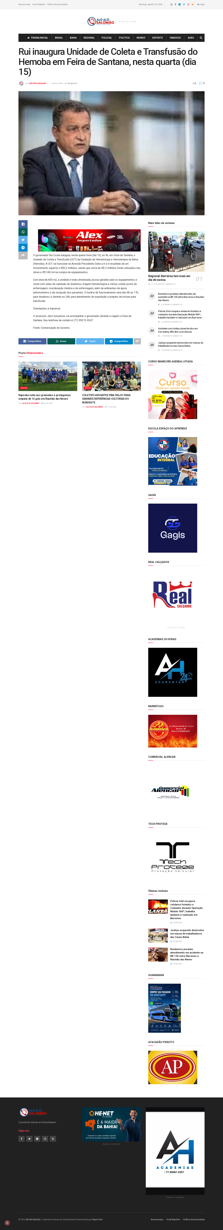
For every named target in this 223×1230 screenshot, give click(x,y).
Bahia (73, 37)
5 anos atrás (57, 83)
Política (124, 37)
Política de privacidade (57, 4)
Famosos (175, 37)
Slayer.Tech (97, 1219)
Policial (107, 37)
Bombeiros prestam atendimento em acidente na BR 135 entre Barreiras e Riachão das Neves (181, 297)
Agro (191, 37)
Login (202, 4)
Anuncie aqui (24, 4)
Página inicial (39, 37)
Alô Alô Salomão (37, 83)
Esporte (157, 37)
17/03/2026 (111, 407)
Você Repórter (38, 4)
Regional (89, 37)
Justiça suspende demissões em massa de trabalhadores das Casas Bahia (187, 934)
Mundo (141, 37)
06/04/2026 (48, 403)
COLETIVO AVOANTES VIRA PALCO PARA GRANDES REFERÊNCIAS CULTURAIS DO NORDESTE (106, 399)
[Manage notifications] (7, 1222)
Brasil (59, 37)
